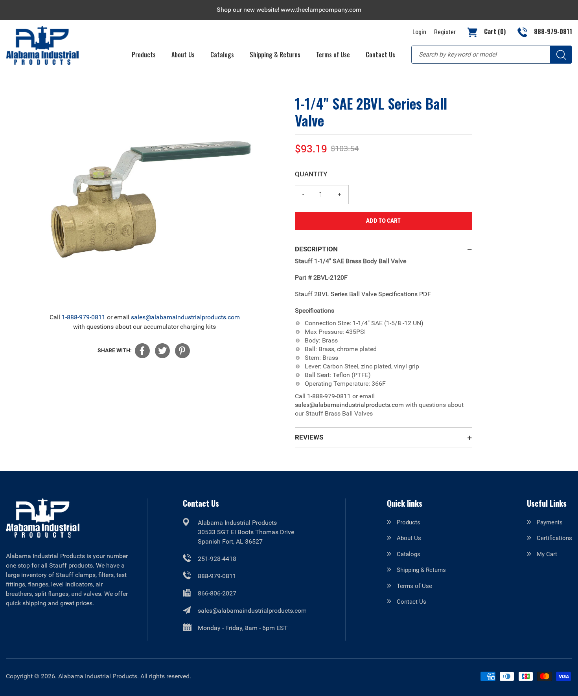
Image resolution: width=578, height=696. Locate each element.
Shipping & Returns (421, 569)
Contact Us (411, 601)
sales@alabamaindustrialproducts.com (185, 317)
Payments (550, 522)
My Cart (547, 554)
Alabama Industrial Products (97, 676)
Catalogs (408, 554)
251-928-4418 (217, 558)
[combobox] (491, 55)
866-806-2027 (217, 593)
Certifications (554, 538)
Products (408, 522)
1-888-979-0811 (83, 317)
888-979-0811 (217, 576)
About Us (409, 538)
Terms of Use (414, 586)
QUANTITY (311, 173)
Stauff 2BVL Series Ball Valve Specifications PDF (363, 294)
